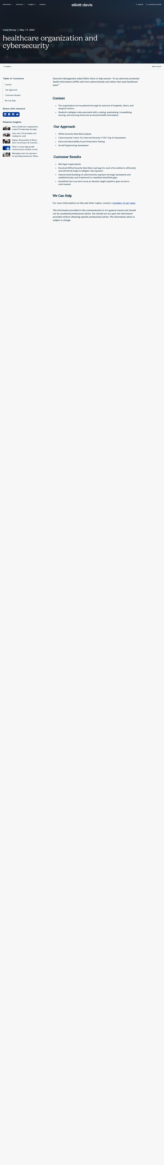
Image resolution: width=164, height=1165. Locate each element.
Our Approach (11, 90)
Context (8, 84)
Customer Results (13, 95)
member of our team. (124, 203)
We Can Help (10, 100)
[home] (82, 4)
